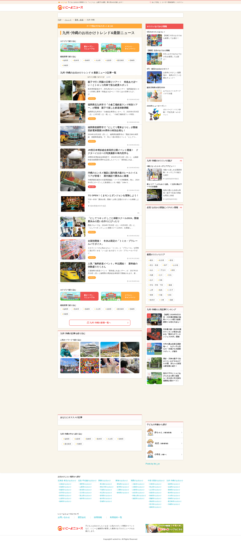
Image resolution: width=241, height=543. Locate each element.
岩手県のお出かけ (65, 493)
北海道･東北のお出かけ (67, 481)
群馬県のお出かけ (106, 495)
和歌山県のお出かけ (139, 495)
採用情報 (98, 517)
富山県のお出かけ (86, 495)
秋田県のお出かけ (65, 495)
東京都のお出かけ (106, 484)
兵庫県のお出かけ (138, 490)
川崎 (160, 280)
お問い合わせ (64, 517)
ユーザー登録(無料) (168, 2)
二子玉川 (162, 270)
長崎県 (88, 439)
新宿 (173, 270)
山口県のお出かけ (155, 490)
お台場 (175, 265)
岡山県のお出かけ (155, 487)
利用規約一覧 (116, 517)
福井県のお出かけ (86, 498)
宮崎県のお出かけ (174, 498)
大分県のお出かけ (174, 495)
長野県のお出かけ (86, 484)
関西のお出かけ (137, 481)
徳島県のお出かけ (155, 507)
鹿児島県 (68, 444)
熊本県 (99, 439)
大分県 (110, 439)
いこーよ (64, 2)
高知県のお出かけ (155, 501)
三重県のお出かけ (123, 490)
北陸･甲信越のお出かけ (87, 481)
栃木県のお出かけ (106, 498)
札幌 (151, 275)
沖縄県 (79, 444)
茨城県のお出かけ (106, 501)
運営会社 (82, 517)
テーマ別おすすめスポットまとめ (100, 26)
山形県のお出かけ (65, 498)
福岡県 (67, 439)
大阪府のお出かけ (138, 484)
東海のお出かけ (121, 481)
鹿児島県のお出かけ (175, 501)
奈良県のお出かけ (138, 493)
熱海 (160, 290)
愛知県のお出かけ (123, 484)
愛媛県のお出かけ (155, 498)
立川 (160, 275)
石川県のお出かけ (86, 493)
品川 (151, 280)
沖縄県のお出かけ (174, 504)
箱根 (151, 295)
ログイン (180, 2)
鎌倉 (170, 285)
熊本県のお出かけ (174, 493)
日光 (169, 275)
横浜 (151, 260)
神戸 (165, 265)
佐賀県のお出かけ (174, 487)
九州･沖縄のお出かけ (174, 481)
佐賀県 (77, 439)
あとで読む (155, 2)
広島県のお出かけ (155, 484)
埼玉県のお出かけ (106, 493)
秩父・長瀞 (154, 265)
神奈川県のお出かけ (106, 487)
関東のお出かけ (104, 481)
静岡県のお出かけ (123, 493)
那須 (171, 260)
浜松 (169, 295)
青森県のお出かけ (65, 490)
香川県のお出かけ (155, 504)
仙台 (151, 270)
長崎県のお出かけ (174, 490)
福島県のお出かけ (65, 501)
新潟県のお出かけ (86, 490)
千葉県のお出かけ (106, 490)
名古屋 (161, 260)
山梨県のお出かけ (86, 487)
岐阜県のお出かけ (123, 487)
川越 (160, 295)
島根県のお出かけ (155, 495)
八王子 (170, 290)
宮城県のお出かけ (65, 487)
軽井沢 (152, 300)
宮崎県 (120, 439)
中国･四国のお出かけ (156, 481)
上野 (151, 290)
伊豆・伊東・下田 (156, 285)
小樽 (162, 300)
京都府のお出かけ (138, 487)
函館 (171, 300)
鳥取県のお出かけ (155, 493)
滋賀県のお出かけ (138, 498)
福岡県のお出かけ (174, 484)
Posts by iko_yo (153, 464)
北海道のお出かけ (65, 484)
